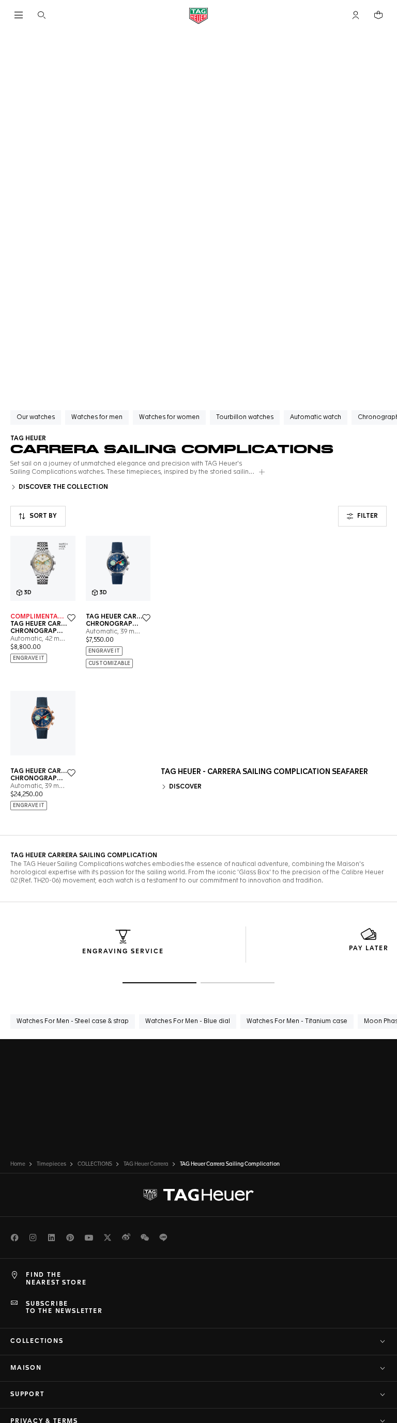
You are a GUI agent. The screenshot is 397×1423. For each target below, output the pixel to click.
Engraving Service (123, 952)
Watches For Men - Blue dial (187, 1021)
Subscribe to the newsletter (64, 1307)
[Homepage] (198, 15)
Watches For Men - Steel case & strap (73, 1021)
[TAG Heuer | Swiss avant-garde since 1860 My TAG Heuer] (198, 1195)
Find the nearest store (56, 1279)
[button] (355, 15)
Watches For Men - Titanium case (297, 1021)
